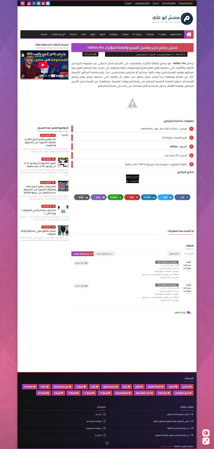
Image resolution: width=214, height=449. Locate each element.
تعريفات (79, 386)
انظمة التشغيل (154, 386)
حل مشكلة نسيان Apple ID (178, 428)
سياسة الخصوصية (185, 3)
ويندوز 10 (150, 34)
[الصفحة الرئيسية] (189, 34)
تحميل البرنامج (132, 177)
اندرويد (102, 34)
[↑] (107, 443)
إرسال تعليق (79, 263)
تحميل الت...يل (132, 181)
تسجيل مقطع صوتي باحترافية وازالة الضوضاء (38, 232)
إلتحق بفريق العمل (142, 3)
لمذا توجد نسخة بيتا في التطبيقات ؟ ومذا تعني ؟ (38, 211)
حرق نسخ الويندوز (61, 386)
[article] (103, 215)
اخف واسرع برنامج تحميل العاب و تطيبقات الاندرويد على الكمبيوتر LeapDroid (40, 142)
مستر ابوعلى (165, 446)
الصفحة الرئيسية (165, 54)
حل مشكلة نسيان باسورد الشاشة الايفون (172, 435)
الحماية (44, 34)
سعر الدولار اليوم (143, 393)
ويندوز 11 (162, 34)
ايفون (92, 34)
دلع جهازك (162, 393)
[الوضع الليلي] (206, 433)
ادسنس (185, 386)
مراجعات (73, 34)
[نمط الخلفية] (206, 441)
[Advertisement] (73, 17)
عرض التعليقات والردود (82, 253)
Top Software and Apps (167, 262)
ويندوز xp (113, 34)
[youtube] (43, 3)
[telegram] (48, 3)
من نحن (156, 3)
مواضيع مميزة (122, 393)
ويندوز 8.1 (137, 34)
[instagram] (29, 3)
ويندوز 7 (125, 34)
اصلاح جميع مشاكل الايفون (178, 414)
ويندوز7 (57, 393)
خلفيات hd (28, 386)
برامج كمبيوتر (176, 34)
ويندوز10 (72, 393)
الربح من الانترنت (58, 34)
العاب (83, 34)
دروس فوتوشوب (182, 393)
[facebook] (34, 3)
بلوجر (93, 386)
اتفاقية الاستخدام (168, 3)
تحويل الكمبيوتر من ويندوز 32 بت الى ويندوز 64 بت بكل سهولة (40, 164)
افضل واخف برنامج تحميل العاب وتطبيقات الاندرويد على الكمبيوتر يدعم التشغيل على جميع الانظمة (39, 189)
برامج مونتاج (141, 54)
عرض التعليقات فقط (104, 253)
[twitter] (39, 3)
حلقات (43, 386)
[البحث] (22, 3)
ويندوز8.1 (42, 393)
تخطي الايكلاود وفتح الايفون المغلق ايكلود (171, 421)
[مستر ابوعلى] (172, 18)
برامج (151, 54)
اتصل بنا (128, 3)
